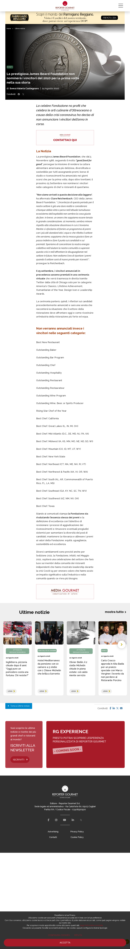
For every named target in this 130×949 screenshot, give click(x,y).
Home (9, 28)
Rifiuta (78, 935)
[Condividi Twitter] (23, 94)
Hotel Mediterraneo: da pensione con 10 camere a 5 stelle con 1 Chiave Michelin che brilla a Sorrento (49, 667)
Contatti (53, 837)
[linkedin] (73, 820)
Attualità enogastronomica (18, 651)
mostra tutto (114, 612)
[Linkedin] (114, 708)
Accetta (65, 942)
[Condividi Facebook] (19, 94)
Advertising (53, 831)
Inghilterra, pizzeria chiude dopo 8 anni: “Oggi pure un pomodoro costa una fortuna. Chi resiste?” (17, 669)
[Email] (121, 708)
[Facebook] (110, 708)
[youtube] (65, 820)
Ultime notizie (20, 28)
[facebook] (48, 820)
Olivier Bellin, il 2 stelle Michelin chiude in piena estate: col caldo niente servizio (78, 669)
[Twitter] (117, 708)
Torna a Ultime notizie (19, 706)
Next (122, 644)
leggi (10, 691)
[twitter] (81, 820)
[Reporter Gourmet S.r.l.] (65, 5)
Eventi (10, 67)
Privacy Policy (77, 831)
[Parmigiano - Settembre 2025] (65, 17)
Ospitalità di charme (47, 650)
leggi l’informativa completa (91, 925)
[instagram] (56, 820)
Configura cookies (59, 935)
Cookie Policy (77, 837)
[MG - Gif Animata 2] (65, 137)
